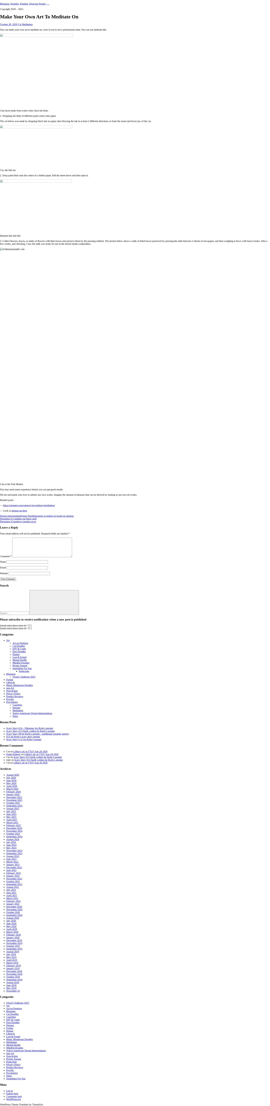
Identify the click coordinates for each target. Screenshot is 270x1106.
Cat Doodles (18, 646)
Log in (9, 1090)
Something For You (22, 668)
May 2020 (11, 926)
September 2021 (14, 884)
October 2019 (13, 946)
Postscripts (24, 671)
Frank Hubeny (13, 754)
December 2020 (14, 906)
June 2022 (11, 870)
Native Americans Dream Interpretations (32, 713)
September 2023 (14, 853)
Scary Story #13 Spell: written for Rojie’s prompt (30, 731)
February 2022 (13, 873)
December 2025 (14, 797)
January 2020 (13, 937)
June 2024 (11, 845)
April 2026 (11, 786)
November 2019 (14, 943)
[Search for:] (15, 613)
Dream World (27, 516)
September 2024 (14, 836)
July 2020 (11, 920)
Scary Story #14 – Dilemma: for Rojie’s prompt (29, 728)
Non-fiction (12, 691)
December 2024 (14, 828)
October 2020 (13, 912)
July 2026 (11, 777)
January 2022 (13, 876)
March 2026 (12, 789)
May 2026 (11, 783)
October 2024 (13, 833)
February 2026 (13, 791)
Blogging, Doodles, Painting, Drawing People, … (24, 3)
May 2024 (11, 847)
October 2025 (13, 803)
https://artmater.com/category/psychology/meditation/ (29, 505)
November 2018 (14, 974)
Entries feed (12, 1093)
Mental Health (19, 660)
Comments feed (14, 1096)
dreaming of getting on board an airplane (54, 516)
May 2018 (11, 988)
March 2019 (12, 963)
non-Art (10, 688)
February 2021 (13, 901)
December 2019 (14, 940)
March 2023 (12, 862)
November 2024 (14, 831)
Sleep (15, 716)
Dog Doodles (19, 651)
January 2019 (13, 968)
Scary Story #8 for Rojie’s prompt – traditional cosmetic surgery (37, 734)
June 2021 (11, 892)
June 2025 (11, 814)
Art (8, 640)
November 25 (13, 991)
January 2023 (13, 864)
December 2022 (14, 867)
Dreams (16, 707)
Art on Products (20, 643)
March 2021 (12, 898)
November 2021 (14, 878)
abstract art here (19, 510)
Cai (19, 24)
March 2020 (12, 932)
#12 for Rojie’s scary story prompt (23, 736)
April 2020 (11, 929)
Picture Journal (19, 665)
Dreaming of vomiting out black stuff (18, 518)
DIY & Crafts (19, 648)
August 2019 (12, 951)
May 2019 (11, 957)
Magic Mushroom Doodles (19, 685)
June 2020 (11, 923)
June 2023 (11, 859)
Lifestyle (10, 682)
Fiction (9, 679)
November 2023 (14, 850)
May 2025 (11, 817)
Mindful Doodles (20, 662)
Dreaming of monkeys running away (18, 521)
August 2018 (12, 982)
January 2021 (13, 904)
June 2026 (11, 780)
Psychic (10, 699)
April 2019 (11, 960)
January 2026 (13, 794)
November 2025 (14, 800)
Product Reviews (14, 696)
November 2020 (14, 909)
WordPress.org (13, 1099)
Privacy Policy (13, 693)
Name (3, 561)
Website (4, 573)
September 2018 (14, 979)
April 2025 (11, 819)
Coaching (17, 705)
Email (3, 567)
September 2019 (14, 948)
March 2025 (12, 822)
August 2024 (12, 839)
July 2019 (11, 954)
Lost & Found (19, 657)
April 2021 (11, 895)
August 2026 (12, 775)
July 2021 (11, 890)
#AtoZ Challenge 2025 (23, 677)
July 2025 (11, 811)
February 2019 (13, 965)
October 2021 (13, 881)
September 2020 (14, 915)
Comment (6, 556)
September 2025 (14, 805)
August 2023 (12, 856)
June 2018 (11, 985)
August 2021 (12, 887)
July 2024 (11, 842)
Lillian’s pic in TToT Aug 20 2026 (30, 751)
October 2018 (13, 977)
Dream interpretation (10, 516)
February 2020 (13, 934)
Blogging (10, 674)
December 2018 (14, 971)
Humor (16, 654)
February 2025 (13, 825)
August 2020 (12, 918)
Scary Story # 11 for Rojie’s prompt (23, 739)
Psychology (12, 702)
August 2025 (12, 808)
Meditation (27, 24)
